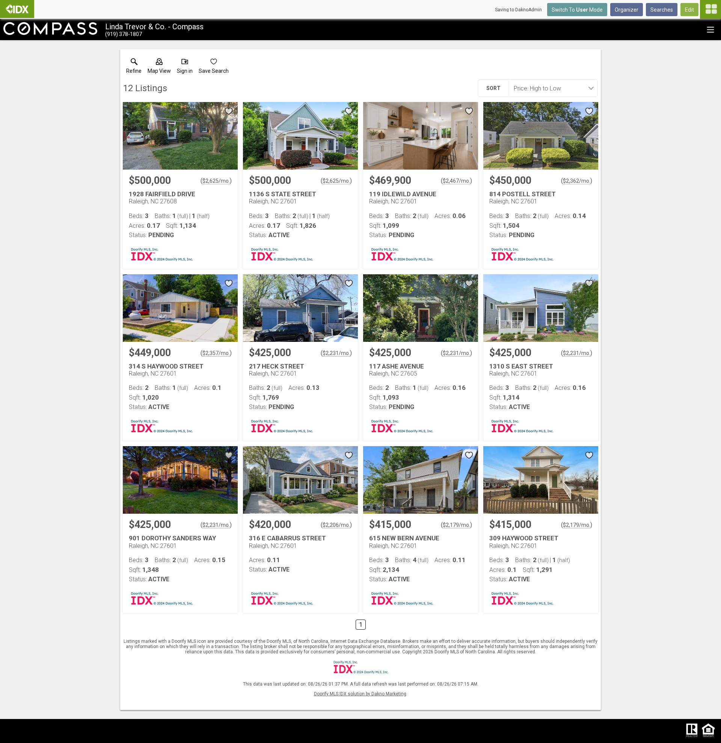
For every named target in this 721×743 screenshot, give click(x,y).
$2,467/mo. (456, 181)
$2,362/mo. (576, 181)
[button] (159, 67)
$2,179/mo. (456, 525)
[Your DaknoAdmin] (17, 9)
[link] (134, 67)
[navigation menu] (710, 9)
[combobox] (550, 88)
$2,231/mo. (336, 353)
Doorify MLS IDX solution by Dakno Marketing (360, 693)
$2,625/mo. (216, 181)
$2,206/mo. (336, 525)
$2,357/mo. (216, 353)
